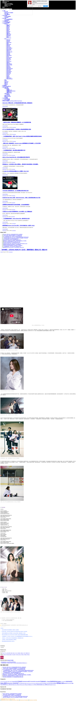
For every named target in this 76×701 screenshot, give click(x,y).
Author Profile (10, 660)
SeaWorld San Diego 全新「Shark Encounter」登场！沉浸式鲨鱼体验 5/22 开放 (21, 197)
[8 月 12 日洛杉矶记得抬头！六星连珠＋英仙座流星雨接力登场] (12, 236)
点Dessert (6, 84)
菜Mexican (8, 33)
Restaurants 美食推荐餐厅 (13, 683)
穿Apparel (26, 684)
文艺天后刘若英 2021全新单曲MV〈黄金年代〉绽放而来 (10, 629)
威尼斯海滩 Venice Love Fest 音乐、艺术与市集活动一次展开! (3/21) (18, 225)
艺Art (33, 684)
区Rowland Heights (10, 68)
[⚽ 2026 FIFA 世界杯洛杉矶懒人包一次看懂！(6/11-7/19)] (11, 241)
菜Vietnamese (9, 37)
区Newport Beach (9, 64)
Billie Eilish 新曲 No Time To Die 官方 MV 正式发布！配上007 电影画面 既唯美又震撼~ (15, 634)
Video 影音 (13, 654)
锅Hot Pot (6, 83)
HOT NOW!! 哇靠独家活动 (8, 19)
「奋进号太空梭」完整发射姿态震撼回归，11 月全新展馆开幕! (16, 122)
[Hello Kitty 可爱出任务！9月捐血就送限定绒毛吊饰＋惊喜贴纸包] (12, 234)
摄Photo (8, 684)
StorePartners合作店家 (38, 683)
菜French (8, 28)
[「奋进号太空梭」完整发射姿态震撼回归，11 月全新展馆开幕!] (12, 235)
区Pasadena (8, 66)
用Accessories (22, 684)
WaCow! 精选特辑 (53, 683)
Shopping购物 (21, 683)
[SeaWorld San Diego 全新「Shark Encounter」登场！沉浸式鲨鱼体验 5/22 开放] (14, 243)
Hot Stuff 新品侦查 (63, 681)
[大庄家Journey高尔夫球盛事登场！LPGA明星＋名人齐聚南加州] (12, 245)
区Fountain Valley (9, 51)
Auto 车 (4, 681)
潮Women (18, 684)
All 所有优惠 (6, 17)
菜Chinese (8, 26)
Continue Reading (5, 106)
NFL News (6, 97)
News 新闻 (3, 683)
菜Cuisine (6, 23)
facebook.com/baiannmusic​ (10, 619)
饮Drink (6, 80)
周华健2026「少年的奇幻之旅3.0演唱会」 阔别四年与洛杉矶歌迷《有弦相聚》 (20, 164)
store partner (33, 683)
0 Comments (14, 127)
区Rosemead (9, 67)
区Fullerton (8, 52)
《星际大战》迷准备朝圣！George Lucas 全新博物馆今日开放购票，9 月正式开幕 (21, 143)
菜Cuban (8, 27)
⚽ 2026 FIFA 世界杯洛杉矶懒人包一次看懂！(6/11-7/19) (15, 171)
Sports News (25, 683)
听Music (28, 654)
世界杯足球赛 (7, 88)
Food (46, 681)
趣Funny (47, 684)
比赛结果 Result (9, 91)
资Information (40, 684)
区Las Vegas (9, 58)
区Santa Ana (9, 70)
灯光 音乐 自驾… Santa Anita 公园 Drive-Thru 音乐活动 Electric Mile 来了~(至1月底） (14, 631)
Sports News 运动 (5, 87)
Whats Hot (60, 683)
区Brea (8, 43)
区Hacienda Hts (9, 55)
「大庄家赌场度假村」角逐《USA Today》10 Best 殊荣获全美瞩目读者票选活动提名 (22, 136)
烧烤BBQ (8, 25)
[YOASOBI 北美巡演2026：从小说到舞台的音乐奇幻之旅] (11, 242)
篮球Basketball (7, 93)
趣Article (44, 684)
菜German (8, 29)
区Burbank (8, 45)
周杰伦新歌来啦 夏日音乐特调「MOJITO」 (8, 641)
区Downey (8, 50)
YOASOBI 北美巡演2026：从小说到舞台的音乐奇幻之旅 (15, 190)
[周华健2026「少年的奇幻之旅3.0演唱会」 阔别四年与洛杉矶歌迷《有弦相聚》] (14, 240)
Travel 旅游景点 (44, 683)
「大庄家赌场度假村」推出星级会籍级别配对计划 (13, 150)
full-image (58, 681)
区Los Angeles (9, 61)
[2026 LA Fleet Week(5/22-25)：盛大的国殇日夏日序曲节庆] (11, 239)
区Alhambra (8, 39)
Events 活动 (4, 18)
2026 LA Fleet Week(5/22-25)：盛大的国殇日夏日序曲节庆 (16, 157)
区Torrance (8, 74)
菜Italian (8, 30)
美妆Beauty (30, 684)
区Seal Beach (9, 72)
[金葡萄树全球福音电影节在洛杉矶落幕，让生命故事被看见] (11, 244)
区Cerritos (8, 46)
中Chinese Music (18, 654)
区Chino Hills (9, 47)
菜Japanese (8, 31)
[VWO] (32, 6)
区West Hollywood (9, 78)
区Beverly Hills (9, 42)
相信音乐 (5, 623)
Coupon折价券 (15, 681)
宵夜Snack (6, 82)
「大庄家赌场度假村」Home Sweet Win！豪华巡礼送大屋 (15, 218)
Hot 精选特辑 (4, 85)
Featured (43, 681)
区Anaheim (8, 40)
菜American (8, 24)
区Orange (8, 65)
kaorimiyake (4, 127)
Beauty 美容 (7, 681)
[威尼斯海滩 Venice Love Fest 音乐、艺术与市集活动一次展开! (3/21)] (13, 247)
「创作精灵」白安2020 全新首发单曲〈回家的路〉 (9, 639)
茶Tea (5, 79)
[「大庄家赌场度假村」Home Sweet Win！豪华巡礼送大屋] (11, 246)
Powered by (29, 6)
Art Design (1, 681)
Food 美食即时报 (51, 681)
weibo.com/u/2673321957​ (8, 620)
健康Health (65, 683)
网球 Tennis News (7, 95)
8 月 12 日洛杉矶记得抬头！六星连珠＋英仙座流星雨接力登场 (16, 129)
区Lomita (8, 60)
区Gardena (8, 53)
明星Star (25, 654)
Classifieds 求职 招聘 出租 (6, 86)
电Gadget (51, 684)
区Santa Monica (9, 71)
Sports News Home (29, 683)
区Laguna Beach (9, 57)
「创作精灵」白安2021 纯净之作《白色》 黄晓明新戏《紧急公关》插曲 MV (23, 249)
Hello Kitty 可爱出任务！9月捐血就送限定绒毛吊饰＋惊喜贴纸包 (17, 102)
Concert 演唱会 (7, 20)
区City (5, 38)
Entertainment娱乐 (9, 654)
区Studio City (9, 73)
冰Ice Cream (6, 81)
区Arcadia (8, 41)
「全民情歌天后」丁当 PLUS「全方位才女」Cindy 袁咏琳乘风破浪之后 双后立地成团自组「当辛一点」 (17, 636)
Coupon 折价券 (4, 15)
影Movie (22, 654)
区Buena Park (9, 44)
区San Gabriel (9, 69)
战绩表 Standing (9, 92)
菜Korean (8, 32)
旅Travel (10, 684)
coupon (10, 681)
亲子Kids (35, 684)
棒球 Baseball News (8, 96)
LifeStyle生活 (69, 681)
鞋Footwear (54, 684)
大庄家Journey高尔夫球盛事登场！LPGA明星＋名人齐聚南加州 (17, 211)
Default (5, 654)
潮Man (16, 684)
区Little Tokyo (9, 59)
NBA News (8, 94)
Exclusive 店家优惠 (8, 16)
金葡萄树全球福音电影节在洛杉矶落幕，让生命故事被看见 (15, 204)
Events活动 (33, 681)
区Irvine (8, 56)
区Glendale (8, 54)
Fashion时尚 (37, 681)
